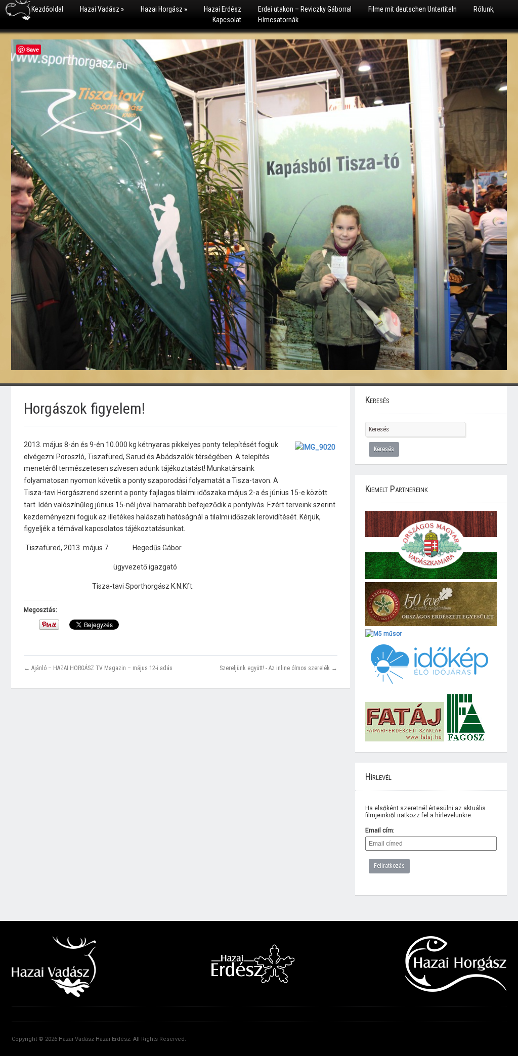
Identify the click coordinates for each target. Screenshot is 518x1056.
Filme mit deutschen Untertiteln (412, 9)
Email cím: (380, 830)
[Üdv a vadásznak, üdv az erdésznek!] (18, 13)
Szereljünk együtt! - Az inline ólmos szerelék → (278, 668)
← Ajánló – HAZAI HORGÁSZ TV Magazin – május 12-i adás (98, 668)
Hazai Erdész (222, 9)
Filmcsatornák (278, 20)
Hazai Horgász (164, 9)
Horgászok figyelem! (84, 408)
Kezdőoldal (47, 9)
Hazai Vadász (102, 9)
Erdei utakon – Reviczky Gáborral (305, 9)
